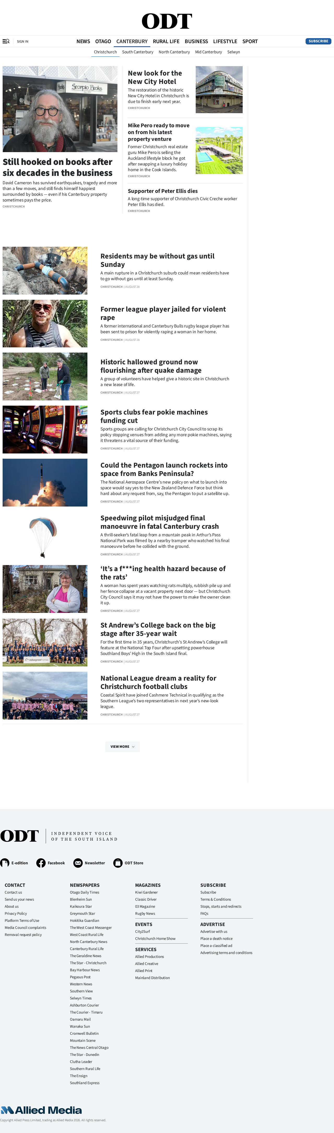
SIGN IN (22, 41)
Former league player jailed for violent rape (163, 313)
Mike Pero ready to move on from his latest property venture (158, 132)
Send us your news (19, 899)
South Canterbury (137, 52)
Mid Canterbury (208, 52)
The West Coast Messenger (90, 927)
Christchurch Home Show (155, 938)
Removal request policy (23, 935)
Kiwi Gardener (146, 892)
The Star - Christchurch (88, 963)
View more (120, 746)
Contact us (13, 892)
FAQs (204, 913)
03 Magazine (145, 906)
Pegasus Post (80, 977)
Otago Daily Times (84, 892)
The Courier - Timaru (86, 1012)
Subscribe (318, 41)
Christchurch (105, 52)
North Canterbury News (88, 942)
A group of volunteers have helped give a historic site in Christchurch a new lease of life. (164, 382)
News (83, 41)
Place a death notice (216, 938)
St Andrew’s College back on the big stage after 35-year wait (158, 629)
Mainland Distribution (152, 978)
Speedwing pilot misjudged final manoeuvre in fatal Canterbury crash (159, 522)
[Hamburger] (6, 41)
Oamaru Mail (80, 1019)
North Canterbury (174, 52)
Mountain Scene (83, 1040)
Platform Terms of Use (22, 920)
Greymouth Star (82, 913)
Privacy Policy (16, 913)
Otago (103, 41)
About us (12, 906)
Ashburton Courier (84, 1005)
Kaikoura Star (81, 906)
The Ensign (78, 1076)
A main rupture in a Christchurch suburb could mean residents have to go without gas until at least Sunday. (164, 276)
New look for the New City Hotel (155, 77)
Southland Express (84, 1083)
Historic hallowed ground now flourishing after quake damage (151, 366)
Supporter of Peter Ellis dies (163, 191)
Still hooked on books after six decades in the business (57, 167)
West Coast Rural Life (86, 935)
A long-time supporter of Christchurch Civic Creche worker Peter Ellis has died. (182, 201)
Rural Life (166, 41)
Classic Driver (146, 899)
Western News (81, 984)
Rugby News (145, 913)
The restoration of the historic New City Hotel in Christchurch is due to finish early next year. (158, 96)
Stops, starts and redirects (220, 906)
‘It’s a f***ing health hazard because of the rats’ (163, 572)
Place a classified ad (216, 945)
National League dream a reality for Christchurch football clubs (158, 682)
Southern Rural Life (85, 1069)
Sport (250, 41)
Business (196, 41)
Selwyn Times (81, 998)
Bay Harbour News (85, 970)
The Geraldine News (85, 956)
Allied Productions (149, 956)
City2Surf (142, 931)
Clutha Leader (81, 1062)
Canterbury (132, 41)
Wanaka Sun (80, 1026)
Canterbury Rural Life (87, 949)
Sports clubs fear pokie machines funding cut (154, 416)
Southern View (81, 991)
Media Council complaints (25, 927)
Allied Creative (146, 964)
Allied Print (143, 971)
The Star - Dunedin (84, 1054)
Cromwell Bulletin (84, 1033)
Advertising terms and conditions (226, 953)
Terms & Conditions (215, 899)
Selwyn (233, 52)
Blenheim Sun (81, 899)
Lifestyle (225, 41)
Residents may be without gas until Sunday (157, 260)
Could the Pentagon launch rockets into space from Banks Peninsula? (164, 469)
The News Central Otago (89, 1047)
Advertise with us (213, 931)
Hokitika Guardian (84, 920)
